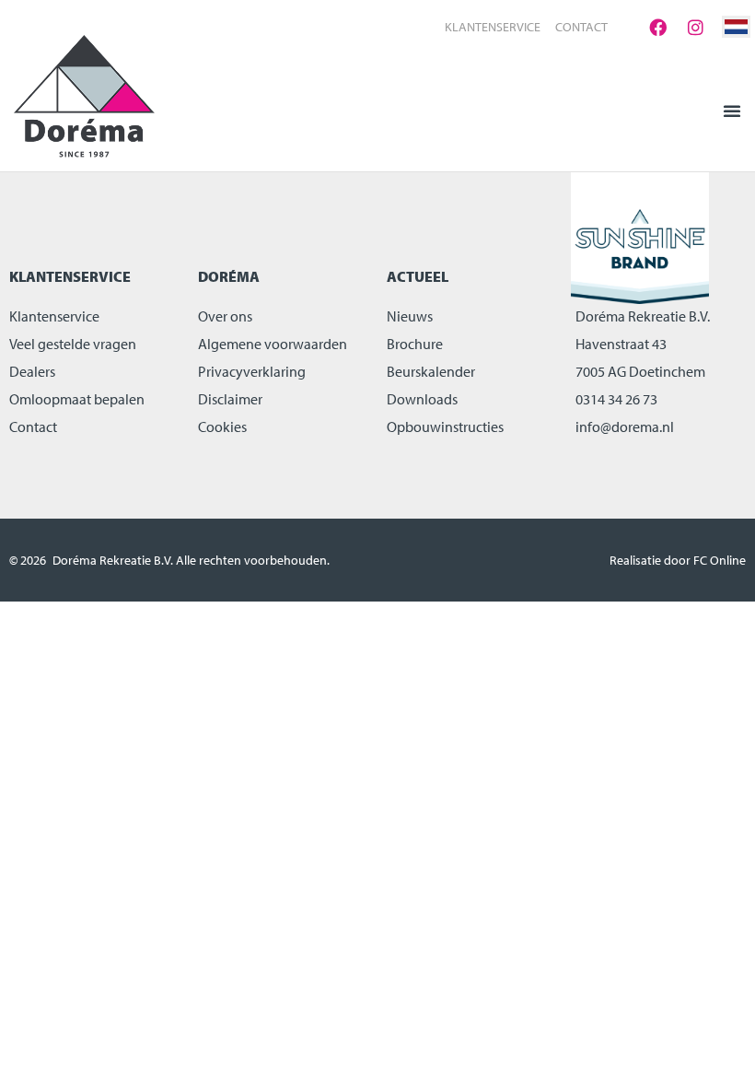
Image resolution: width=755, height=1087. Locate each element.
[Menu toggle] (732, 110)
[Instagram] (695, 26)
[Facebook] (657, 26)
